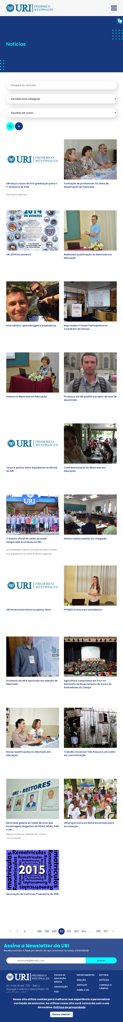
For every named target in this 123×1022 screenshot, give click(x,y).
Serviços (82, 985)
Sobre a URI (83, 990)
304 (83, 931)
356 (98, 931)
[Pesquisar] (10, 126)
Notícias (104, 980)
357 (105, 931)
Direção (81, 980)
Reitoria (103, 975)
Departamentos (85, 975)
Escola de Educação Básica (60, 978)
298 (39, 931)
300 (54, 931)
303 (76, 931)
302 (69, 931)
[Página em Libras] (120, 20)
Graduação (61, 986)
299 (47, 931)
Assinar (101, 960)
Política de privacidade (69, 1007)
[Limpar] (19, 126)
